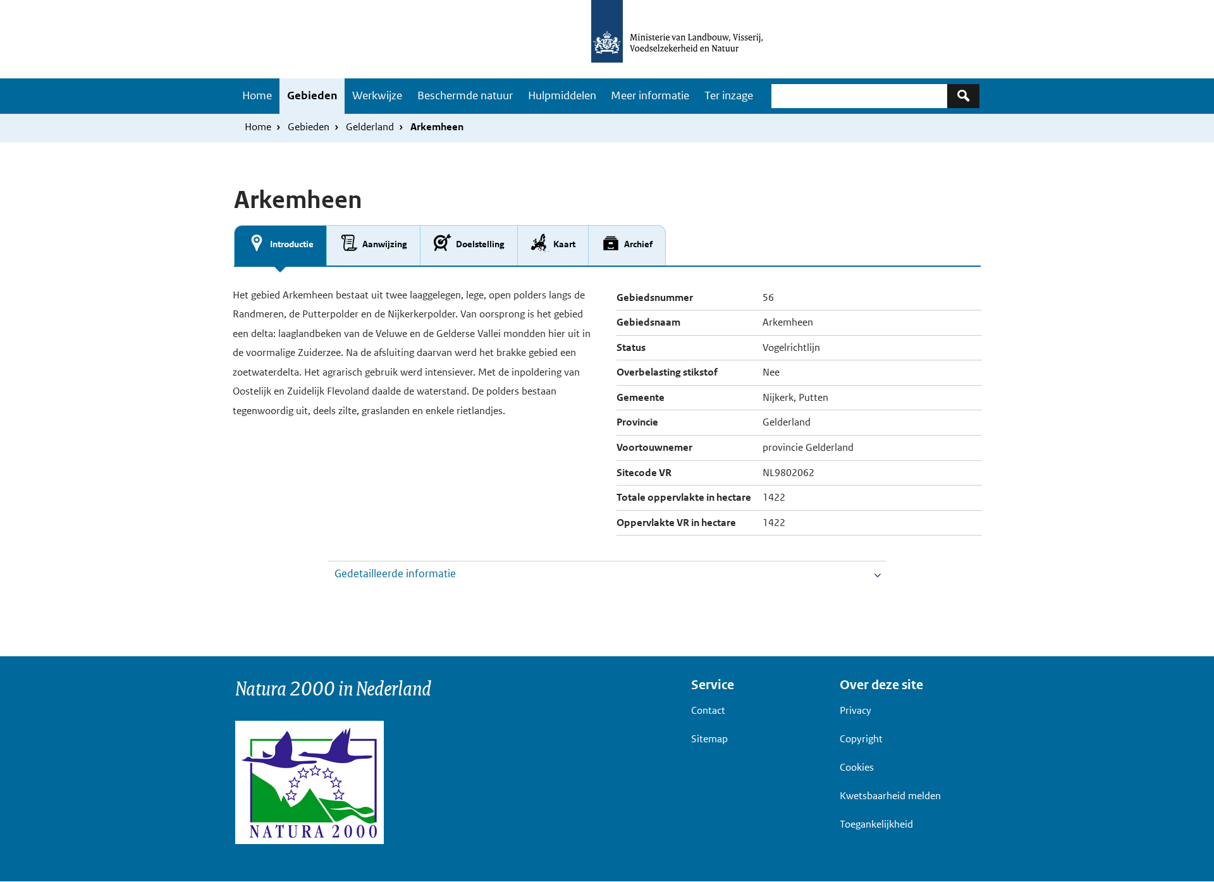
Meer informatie (650, 95)
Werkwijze (377, 95)
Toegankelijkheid (876, 824)
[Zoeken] (963, 95)
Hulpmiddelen (562, 95)
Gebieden (312, 95)
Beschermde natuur (465, 95)
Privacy (855, 710)
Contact (708, 710)
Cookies (857, 767)
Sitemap (709, 738)
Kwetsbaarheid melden (890, 795)
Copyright (861, 738)
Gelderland (370, 126)
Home (257, 95)
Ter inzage (728, 95)
